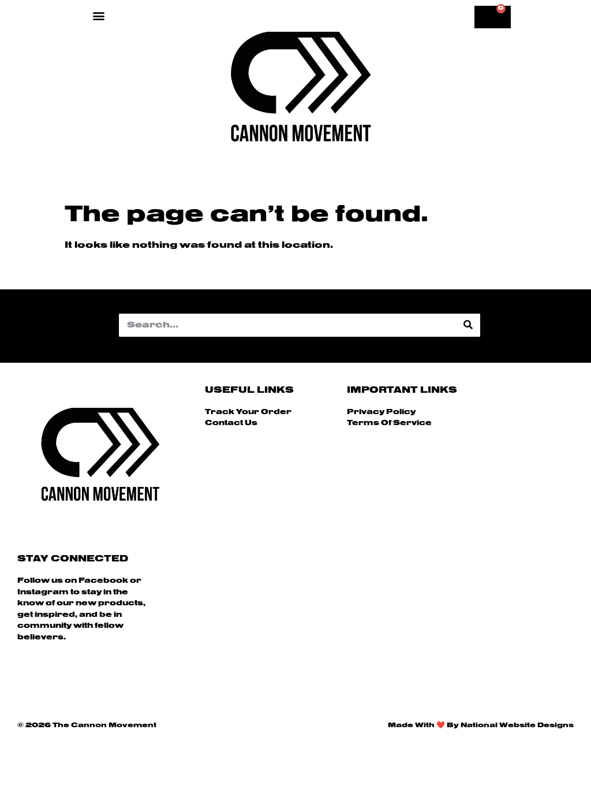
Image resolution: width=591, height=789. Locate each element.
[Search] (468, 325)
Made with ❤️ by (424, 725)
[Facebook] (25, 675)
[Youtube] (88, 675)
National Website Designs (517, 725)
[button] (98, 15)
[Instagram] (57, 675)
